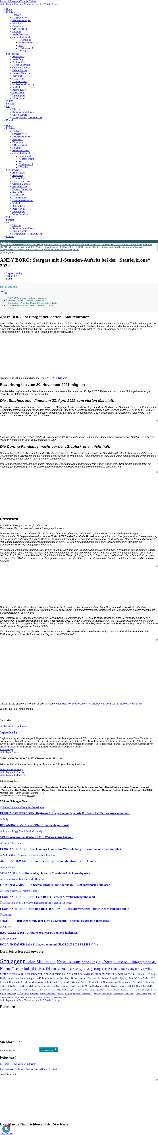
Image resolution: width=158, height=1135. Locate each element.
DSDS (132, 986)
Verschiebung (30, 997)
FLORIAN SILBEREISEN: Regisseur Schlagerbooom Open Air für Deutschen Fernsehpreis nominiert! (50, 244)
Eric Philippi (16, 990)
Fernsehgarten (34, 973)
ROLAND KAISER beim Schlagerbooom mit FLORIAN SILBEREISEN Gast (49, 944)
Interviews (17, 23)
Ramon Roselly (67, 787)
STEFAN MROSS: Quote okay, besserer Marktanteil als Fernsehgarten (45, 873)
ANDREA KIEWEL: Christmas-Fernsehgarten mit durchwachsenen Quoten (42, 249)
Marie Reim (18, 78)
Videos (9, 101)
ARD (64, 990)
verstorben (77, 994)
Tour (123, 969)
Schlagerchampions (33, 982)
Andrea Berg (18, 56)
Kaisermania (19, 997)
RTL (58, 990)
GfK (82, 986)
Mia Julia (106, 790)
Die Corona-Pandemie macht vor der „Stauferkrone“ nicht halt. (31, 305)
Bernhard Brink (68, 978)
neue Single (90, 961)
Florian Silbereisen (21, 64)
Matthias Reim (19, 81)
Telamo (51, 969)
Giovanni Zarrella (21, 67)
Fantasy (116, 790)
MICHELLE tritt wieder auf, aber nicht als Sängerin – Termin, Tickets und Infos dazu (54, 920)
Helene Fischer (19, 70)
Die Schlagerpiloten (67, 790)
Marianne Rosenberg (138, 990)
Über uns (16, 109)
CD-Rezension (19, 28)
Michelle (16, 87)
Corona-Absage (63, 986)
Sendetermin (34, 993)
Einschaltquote (107, 993)
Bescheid (30, 796)
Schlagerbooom (94, 973)
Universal (10, 997)
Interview (97, 993)
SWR (38, 978)
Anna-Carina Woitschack (143, 982)
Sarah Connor (22, 793)
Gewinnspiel (25, 40)
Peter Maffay (37, 990)
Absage (47, 997)
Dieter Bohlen (111, 986)
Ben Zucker (20, 790)
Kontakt (10, 120)
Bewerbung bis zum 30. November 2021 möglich (26, 301)
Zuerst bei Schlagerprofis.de (134, 962)
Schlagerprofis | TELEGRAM (27, 117)
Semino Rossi (37, 793)
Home (9, 9)
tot (24, 990)
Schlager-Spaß (75, 973)
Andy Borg (17, 59)
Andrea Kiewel (114, 973)
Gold (69, 990)
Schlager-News (19, 17)
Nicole (26, 993)
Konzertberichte (26, 42)
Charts (107, 962)
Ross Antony (18, 92)
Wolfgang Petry (56, 997)
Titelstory (16, 15)
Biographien (6, 1024)
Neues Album (68, 961)
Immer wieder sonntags (20, 978)
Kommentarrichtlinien (23, 112)
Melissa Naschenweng (23, 84)
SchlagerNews (7, 1016)
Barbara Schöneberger (48, 994)
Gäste (106, 969)
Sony (74, 990)
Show (47, 973)
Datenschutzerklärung (36, 1069)
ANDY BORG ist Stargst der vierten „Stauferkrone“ (27, 298)
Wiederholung (87, 993)
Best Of (133, 978)
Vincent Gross (118, 993)
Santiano (96, 790)
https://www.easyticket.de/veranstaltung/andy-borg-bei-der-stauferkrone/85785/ (99, 703)
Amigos (3, 986)
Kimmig (75, 982)
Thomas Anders (110, 982)
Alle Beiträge (6, 749)
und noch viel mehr (21, 37)
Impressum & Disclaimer (12, 1069)
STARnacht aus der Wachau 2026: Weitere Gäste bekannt (29, 247)
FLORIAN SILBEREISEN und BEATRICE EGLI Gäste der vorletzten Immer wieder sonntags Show (64, 908)
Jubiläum (75, 986)
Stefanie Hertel (51, 982)
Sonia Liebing (130, 993)
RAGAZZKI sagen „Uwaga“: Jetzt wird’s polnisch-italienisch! (39, 932)
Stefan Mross (8, 973)
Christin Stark (16, 982)
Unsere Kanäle (19, 114)
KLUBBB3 (147, 790)
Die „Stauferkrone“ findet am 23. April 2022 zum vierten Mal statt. (32, 303)
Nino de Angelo (113, 990)
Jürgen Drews (51, 787)
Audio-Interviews (20, 34)
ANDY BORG (54, 378)
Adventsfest (11, 993)
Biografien (17, 26)
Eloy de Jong (83, 787)
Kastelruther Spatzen (10, 787)
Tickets (84, 982)
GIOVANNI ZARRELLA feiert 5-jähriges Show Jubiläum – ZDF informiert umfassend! (55, 884)
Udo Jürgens (18, 95)
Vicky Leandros (20, 98)
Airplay (123, 978)
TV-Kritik (23, 51)
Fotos (28, 990)
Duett (65, 997)
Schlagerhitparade (85, 990)
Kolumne (16, 31)
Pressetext (11, 308)
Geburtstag (123, 986)
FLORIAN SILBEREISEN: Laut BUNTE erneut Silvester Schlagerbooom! (47, 896)
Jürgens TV (59, 973)
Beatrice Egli (18, 62)
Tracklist (124, 990)
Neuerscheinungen (21, 20)
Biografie (68, 994)
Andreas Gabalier (129, 787)
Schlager (11, 961)
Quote (115, 969)
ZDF (21, 973)
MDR (61, 969)
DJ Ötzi (20, 993)
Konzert (4, 982)
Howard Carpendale (22, 73)
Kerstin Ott (17, 76)
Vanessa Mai (7, 790)
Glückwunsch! (26, 48)
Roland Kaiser (19, 89)
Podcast (10, 103)
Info (8, 106)
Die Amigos (84, 790)
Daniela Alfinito (141, 993)
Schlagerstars (12, 53)
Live (150, 993)
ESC (21, 45)
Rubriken (10, 12)
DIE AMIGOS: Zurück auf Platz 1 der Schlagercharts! (126, 244)
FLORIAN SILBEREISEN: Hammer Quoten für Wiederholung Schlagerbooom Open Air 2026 (60, 849)
